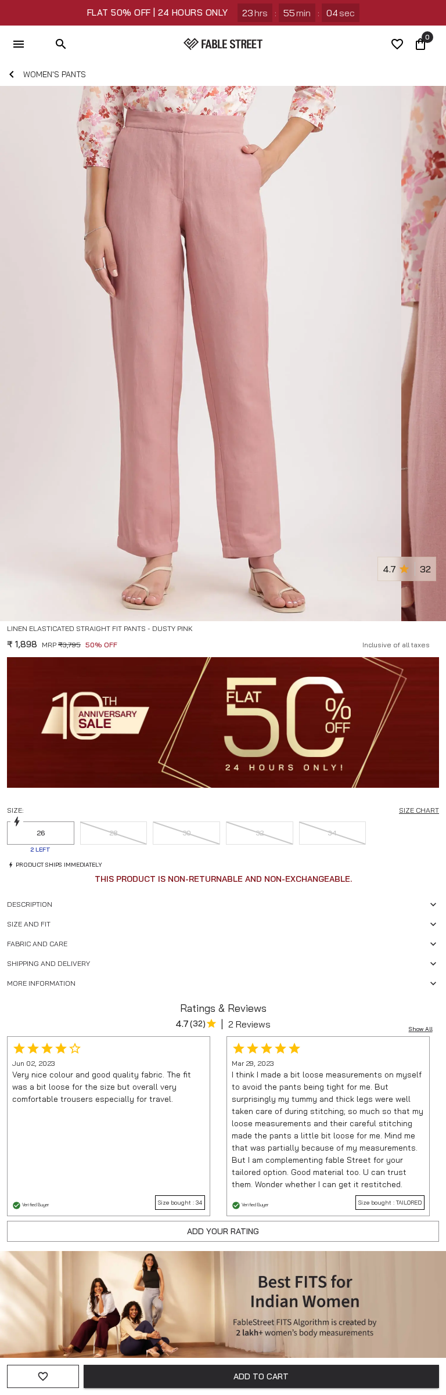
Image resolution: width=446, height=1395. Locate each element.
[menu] (18, 44)
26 (41, 832)
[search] (61, 44)
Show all (421, 1029)
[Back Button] (11, 74)
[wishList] (397, 44)
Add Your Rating (223, 1231)
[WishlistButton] (434, 642)
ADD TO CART (261, 1376)
